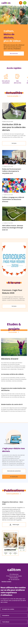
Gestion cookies (6, 581)
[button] (24, 3)
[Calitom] (14, 569)
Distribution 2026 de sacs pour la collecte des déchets (14, 127)
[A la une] (14, 259)
